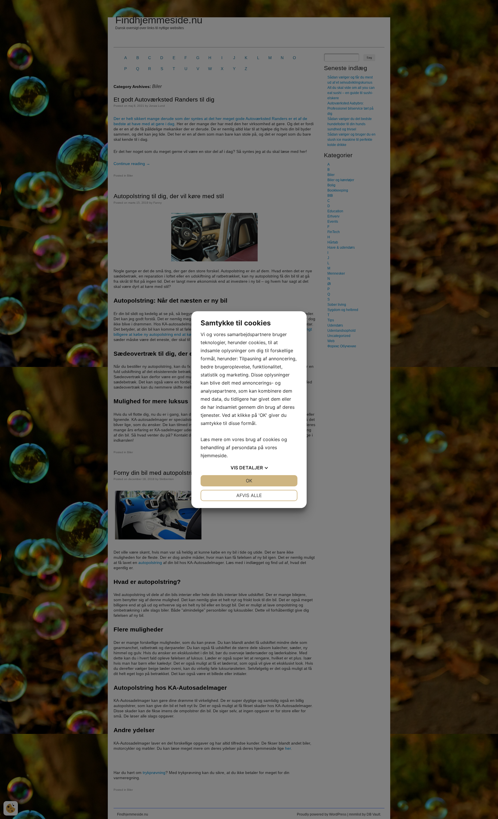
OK (249, 480)
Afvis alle (249, 495)
